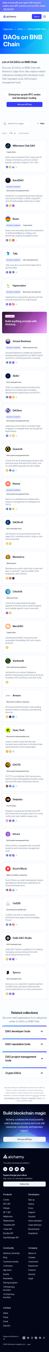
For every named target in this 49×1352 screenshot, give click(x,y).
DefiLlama (24, 1098)
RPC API (6, 1204)
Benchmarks (33, 1229)
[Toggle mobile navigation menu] (44, 16)
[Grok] (44, 1338)
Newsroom (33, 1266)
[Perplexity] (32, 1338)
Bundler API (8, 1233)
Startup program (10, 1282)
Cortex (6, 1199)
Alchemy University (11, 1253)
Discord (6, 1325)
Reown (39, 1098)
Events (6, 1274)
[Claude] (40, 1338)
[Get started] (24, 6)
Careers (31, 1257)
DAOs (20, 29)
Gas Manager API (11, 1237)
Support (31, 1212)
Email (5, 1321)
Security (31, 1274)
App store (7, 1270)
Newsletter (8, 1278)
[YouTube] (17, 1169)
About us (32, 1253)
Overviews (8, 1266)
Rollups (6, 1208)
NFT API (6, 1212)
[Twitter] (5, 1169)
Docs (30, 1208)
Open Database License (12, 1098)
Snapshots (33, 1233)
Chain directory (35, 1225)
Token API (7, 1229)
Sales (5, 1313)
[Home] (9, 16)
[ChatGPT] (24, 1338)
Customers (33, 1261)
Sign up (31, 1199)
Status (31, 1204)
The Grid (36, 1095)
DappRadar (32, 1098)
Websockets (8, 1220)
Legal (30, 1278)
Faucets (31, 1216)
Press (5, 1317)
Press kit (32, 1270)
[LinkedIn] (11, 1169)
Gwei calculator (35, 1220)
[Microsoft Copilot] (36, 1338)
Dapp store (8, 29)
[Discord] (22, 1169)
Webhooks (8, 1216)
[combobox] (13, 133)
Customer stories (10, 1261)
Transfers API (9, 1225)
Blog (5, 1257)
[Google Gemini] (28, 1338)
